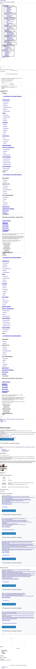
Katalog (4, 419)
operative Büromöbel (5, 223)
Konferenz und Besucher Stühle (10, 21)
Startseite (1, 419)
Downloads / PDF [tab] (4, 451)
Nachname (12, 84)
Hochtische (5, 109)
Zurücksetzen (14, 437)
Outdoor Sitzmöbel (6, 168)
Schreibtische (6, 99)
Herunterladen (2, 491)
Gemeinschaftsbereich (8, 208)
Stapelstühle (5, 130)
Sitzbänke (4, 199)
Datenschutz (4, 653)
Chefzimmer (5, 180)
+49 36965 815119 (21, 70)
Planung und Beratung (6, 56)
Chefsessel (5, 126)
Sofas (4, 137)
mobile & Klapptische (6, 278)
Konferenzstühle (6, 128)
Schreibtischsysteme (14, 623)
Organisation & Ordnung (5, 230)
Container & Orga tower (7, 162)
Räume (4, 50)
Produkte (8, 419)
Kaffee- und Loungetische (10, 17)
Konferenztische (6, 115)
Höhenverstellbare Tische (7, 107)
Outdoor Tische (9, 44)
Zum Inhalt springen (3, 0)
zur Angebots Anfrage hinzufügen (7, 439)
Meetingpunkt (6, 206)
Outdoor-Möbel (6, 166)
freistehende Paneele (6, 316)
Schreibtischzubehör (10, 12)
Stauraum (1, 447)
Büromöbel (4, 529)
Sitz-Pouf (4, 143)
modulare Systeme (6, 139)
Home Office (5, 210)
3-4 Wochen (10, 480)
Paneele (4, 153)
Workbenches (5, 105)
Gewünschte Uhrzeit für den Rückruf (6, 87)
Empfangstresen (6, 145)
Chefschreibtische (6, 101)
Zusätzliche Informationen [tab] (6, 450)
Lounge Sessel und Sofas (10, 28)
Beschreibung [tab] (4, 449)
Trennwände (5, 151)
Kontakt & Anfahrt (4, 650)
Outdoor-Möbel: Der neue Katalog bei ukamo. (8, 41)
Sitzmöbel (5, 122)
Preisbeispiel (2, 437)
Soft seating (5, 135)
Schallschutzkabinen (6, 149)
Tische (6, 13)
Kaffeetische (5, 120)
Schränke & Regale (6, 160)
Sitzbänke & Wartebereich (10, 23)
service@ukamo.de (3, 662)
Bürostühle (6, 49)
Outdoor (4, 212)
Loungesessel (5, 141)
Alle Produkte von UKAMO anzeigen (12, 96)
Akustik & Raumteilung (8, 147)
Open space (5, 193)
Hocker (4, 295)
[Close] (0, 446)
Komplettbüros (6, 220)
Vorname (12, 83)
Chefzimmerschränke (6, 320)
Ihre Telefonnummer (4, 86)
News (3, 57)
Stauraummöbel (6, 156)
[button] (18, 3)
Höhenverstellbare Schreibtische (9, 10)
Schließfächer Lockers (7, 164)
